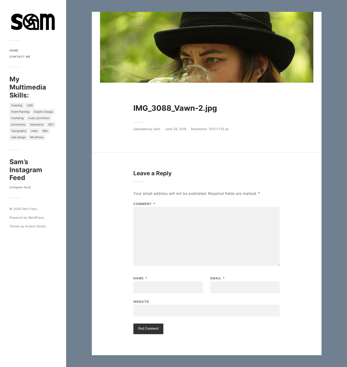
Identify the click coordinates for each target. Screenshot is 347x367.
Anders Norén (35, 226)
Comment (144, 203)
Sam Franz (29, 209)
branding (16, 105)
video (34, 130)
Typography (18, 130)
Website (141, 301)
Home (13, 50)
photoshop (18, 124)
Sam (156, 129)
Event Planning (20, 111)
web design (18, 137)
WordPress (36, 137)
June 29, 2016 (175, 129)
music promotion (38, 118)
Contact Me (19, 56)
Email (217, 278)
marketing (17, 118)
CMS (30, 105)
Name (140, 278)
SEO (50, 124)
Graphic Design (43, 111)
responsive (36, 124)
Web (45, 130)
